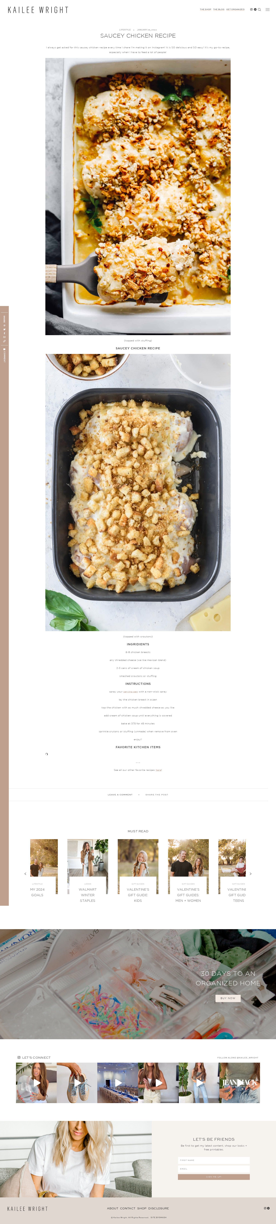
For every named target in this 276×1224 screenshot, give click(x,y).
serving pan (130, 692)
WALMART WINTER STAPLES (88, 895)
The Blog (218, 10)
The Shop (205, 10)
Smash (163, 1218)
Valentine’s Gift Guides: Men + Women (188, 895)
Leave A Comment (120, 795)
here (158, 770)
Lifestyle (125, 30)
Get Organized (235, 10)
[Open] (36, 1083)
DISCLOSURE (158, 1208)
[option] (138, 873)
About (112, 1208)
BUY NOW (228, 998)
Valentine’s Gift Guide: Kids (138, 895)
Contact (127, 1208)
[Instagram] (53, 1099)
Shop (141, 1208)
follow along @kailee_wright (237, 1058)
